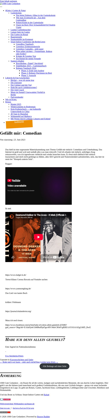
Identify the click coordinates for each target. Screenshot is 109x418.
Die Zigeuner (16, 83)
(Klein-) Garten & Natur (15, 10)
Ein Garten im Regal (19, 34)
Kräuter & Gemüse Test (26, 56)
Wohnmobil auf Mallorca (21, 116)
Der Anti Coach (17, 90)
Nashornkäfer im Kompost (22, 39)
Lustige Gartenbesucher (21, 30)
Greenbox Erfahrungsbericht (28, 46)
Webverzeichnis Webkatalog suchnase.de (17, 404)
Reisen (8, 102)
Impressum (5, 408)
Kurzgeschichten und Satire (21, 360)
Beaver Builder (43, 416)
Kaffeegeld (19, 121)
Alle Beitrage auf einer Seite (54, 366)
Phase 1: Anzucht (28, 75)
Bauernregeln (16, 37)
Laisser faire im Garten (20, 32)
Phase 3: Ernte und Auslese (32, 70)
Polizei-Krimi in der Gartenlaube (29, 22)
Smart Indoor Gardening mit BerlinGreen (28, 42)
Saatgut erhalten (17, 61)
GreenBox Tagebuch (24, 44)
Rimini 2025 (16, 104)
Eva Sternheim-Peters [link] (14, 356)
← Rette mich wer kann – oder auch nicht (17, 362)
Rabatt (46, 395)
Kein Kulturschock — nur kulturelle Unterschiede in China (26, 110)
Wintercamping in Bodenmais (23, 107)
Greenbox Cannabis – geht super (29, 49)
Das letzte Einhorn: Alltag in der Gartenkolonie (35, 15)
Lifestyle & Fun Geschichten (17, 78)
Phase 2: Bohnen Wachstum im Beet (36, 73)
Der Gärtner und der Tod (21, 85)
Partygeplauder (17, 97)
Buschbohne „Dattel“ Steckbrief (29, 63)
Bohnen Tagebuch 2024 (26, 68)
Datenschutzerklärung (23, 408)
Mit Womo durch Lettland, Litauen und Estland (30, 119)
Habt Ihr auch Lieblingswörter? (24, 87)
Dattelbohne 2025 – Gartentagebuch (31, 66)
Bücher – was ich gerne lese (22, 80)
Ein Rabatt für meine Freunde (28, 58)
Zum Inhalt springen (8, 1)
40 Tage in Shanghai (19, 114)
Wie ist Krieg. (11, 99)
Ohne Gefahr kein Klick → (46, 362)
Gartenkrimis (16, 13)
